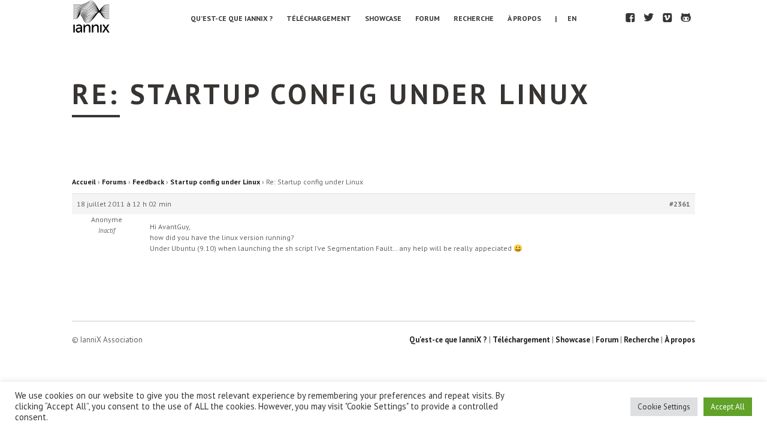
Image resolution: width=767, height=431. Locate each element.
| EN (565, 18)
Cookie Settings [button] (664, 407)
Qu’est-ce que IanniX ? (232, 18)
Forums (114, 181)
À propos (524, 18)
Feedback (148, 181)
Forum (427, 18)
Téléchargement (318, 18)
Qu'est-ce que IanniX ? (448, 340)
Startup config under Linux (215, 181)
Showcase (383, 18)
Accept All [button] (728, 407)
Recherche (474, 18)
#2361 (679, 203)
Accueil (84, 181)
